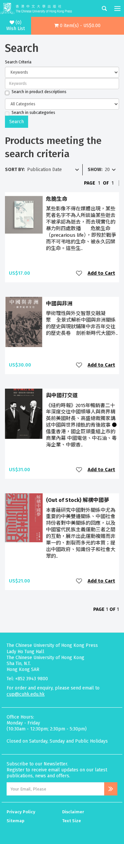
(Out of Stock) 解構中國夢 (77, 500)
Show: (95, 169)
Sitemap (15, 820)
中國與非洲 (59, 303)
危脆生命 (56, 199)
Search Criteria (18, 62)
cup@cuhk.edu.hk (26, 694)
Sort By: (15, 169)
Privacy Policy (21, 811)
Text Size (71, 820)
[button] (77, 26)
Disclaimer (73, 811)
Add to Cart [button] (101, 273)
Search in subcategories (33, 112)
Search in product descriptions (39, 91)
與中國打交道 (62, 395)
